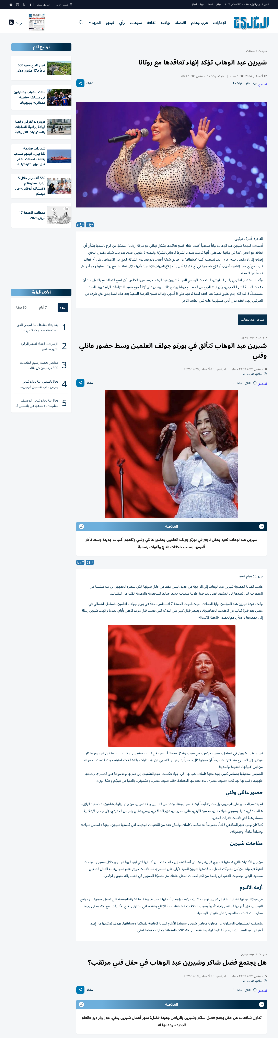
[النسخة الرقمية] (36, 23)
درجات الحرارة (198, 4)
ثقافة (151, 23)
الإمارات (219, 23)
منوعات (136, 23)
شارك (89, 83)
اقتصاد (180, 23)
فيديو (110, 23)
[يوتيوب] (11, 4)
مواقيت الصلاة (214, 4)
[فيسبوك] (30, 4)
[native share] (80, 83)
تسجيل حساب (43, 4)
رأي (122, 23)
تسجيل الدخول (61, 4)
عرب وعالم (199, 23)
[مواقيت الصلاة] (11, 23)
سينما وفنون (248, 337)
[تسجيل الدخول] (71, 4)
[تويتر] (24, 4)
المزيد (96, 23)
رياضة (165, 23)
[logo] (251, 23)
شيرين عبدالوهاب (252, 319)
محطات (250, 51)
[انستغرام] (17, 4)
